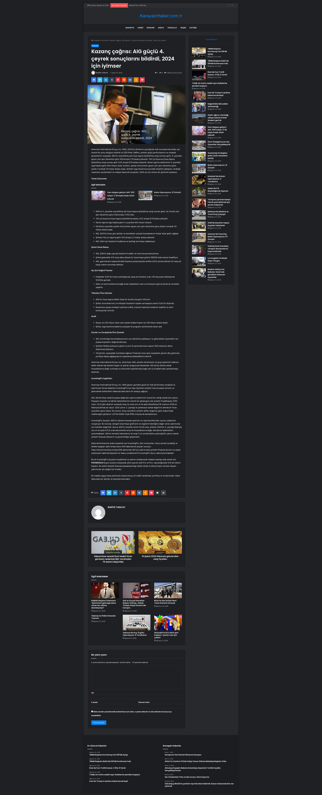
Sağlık (161, 28)
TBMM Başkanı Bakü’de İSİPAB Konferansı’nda (218, 62)
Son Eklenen (211, 39)
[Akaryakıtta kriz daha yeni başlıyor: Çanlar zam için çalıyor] (168, 622)
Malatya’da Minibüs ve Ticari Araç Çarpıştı (218, 213)
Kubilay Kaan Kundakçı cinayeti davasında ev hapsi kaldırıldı (218, 249)
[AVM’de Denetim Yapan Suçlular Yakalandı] (199, 226)
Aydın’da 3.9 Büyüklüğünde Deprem (218, 189)
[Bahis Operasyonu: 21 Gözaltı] (145, 195)
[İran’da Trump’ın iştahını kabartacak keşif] (199, 96)
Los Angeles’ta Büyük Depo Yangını (217, 259)
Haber (140, 28)
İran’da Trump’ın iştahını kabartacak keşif (219, 94)
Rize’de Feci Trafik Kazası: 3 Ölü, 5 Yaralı (144, 5)
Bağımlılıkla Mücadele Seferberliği (218, 105)
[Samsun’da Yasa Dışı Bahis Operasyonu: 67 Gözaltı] (199, 237)
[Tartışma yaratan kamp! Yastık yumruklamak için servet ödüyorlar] (199, 203)
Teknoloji (172, 28)
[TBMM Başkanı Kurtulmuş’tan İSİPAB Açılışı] (199, 52)
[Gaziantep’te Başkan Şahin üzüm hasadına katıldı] (199, 156)
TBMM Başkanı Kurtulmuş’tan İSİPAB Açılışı (217, 51)
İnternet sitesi (144, 702)
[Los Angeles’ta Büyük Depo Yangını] (199, 261)
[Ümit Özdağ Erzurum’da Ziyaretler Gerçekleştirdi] (199, 145)
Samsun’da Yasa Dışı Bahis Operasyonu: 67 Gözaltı (218, 237)
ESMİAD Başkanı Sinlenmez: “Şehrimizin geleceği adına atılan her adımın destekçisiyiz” (103, 604)
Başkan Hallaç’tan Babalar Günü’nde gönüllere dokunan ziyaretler (216, 273)
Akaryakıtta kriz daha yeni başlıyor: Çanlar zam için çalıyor (166, 635)
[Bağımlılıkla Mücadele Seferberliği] (199, 107)
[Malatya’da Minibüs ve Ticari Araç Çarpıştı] (199, 215)
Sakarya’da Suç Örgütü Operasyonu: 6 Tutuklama (135, 633)
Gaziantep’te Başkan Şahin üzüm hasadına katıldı (217, 156)
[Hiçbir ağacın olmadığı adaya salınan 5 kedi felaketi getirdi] (199, 118)
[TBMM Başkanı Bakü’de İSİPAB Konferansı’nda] (199, 64)
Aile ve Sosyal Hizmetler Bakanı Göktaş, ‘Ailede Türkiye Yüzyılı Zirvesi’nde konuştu (134, 604)
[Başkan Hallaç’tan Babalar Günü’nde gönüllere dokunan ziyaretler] (199, 272)
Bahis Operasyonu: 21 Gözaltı (167, 192)
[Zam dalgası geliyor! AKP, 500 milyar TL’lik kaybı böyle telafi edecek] (98, 195)
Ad (93, 693)
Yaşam (183, 28)
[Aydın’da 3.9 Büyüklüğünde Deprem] (199, 192)
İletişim (193, 28)
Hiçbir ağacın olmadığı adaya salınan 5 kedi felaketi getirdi (218, 118)
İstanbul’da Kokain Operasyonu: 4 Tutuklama (216, 179)
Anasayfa (129, 28)
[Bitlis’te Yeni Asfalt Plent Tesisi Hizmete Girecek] (168, 590)
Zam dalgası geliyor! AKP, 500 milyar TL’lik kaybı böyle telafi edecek (120, 195)
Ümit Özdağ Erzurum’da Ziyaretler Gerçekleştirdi (219, 143)
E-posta (95, 702)
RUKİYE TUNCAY (102, 73)
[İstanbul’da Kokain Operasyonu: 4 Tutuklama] (199, 179)
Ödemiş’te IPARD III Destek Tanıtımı (103, 617)
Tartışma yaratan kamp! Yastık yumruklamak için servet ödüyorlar (219, 202)
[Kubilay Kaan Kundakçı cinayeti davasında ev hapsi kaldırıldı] (199, 249)
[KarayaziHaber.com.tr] (161, 16)
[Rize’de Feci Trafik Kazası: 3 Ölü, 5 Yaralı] (199, 75)
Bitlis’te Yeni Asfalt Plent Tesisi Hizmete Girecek (165, 601)
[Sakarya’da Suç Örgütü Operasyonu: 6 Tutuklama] (136, 622)
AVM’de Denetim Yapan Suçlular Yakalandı (218, 224)
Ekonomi (150, 28)
